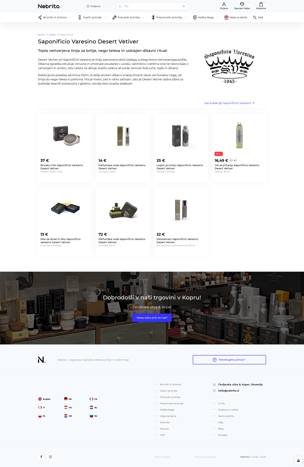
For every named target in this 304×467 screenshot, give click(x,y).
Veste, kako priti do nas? (152, 317)
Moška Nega (167, 409)
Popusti (164, 428)
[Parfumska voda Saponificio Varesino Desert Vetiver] (123, 136)
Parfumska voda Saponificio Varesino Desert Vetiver (122, 167)
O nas (221, 403)
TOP (162, 435)
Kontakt (222, 435)
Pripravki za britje (170, 397)
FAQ (220, 422)
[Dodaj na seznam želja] (86, 159)
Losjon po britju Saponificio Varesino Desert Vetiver (180, 167)
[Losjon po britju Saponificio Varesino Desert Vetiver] (181, 136)
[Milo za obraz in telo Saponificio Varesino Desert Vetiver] (64, 210)
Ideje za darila (168, 416)
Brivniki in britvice (170, 384)
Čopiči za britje (168, 390)
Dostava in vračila (228, 409)
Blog (221, 428)
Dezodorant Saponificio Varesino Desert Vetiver (177, 241)
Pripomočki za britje (171, 403)
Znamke (165, 422)
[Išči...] (183, 6)
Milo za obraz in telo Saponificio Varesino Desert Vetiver (60, 241)
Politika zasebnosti (205, 456)
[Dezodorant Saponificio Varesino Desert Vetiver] (181, 210)
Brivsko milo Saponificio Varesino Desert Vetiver (61, 167)
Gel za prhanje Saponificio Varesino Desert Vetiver (237, 167)
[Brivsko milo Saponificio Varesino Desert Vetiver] (64, 136)
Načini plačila (226, 416)
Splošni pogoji (162, 456)
